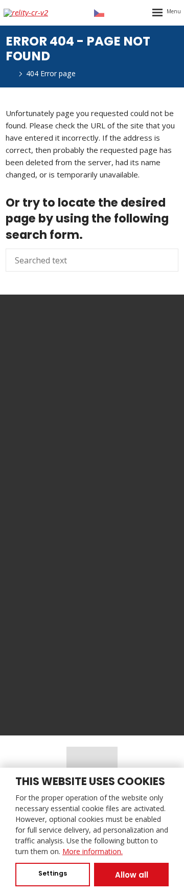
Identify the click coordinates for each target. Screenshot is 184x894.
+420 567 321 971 (106, 440)
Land (92, 661)
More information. (92, 851)
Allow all (131, 874)
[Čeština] (99, 12)
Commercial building (92, 644)
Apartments (92, 593)
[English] (117, 12)
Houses (92, 610)
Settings (52, 873)
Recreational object (92, 627)
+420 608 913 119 (120, 428)
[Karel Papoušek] (9, 73)
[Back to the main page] (34, 13)
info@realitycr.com (105, 453)
